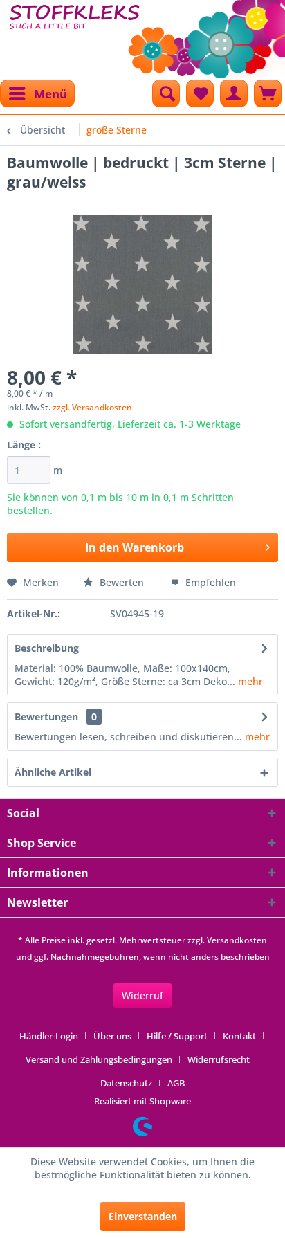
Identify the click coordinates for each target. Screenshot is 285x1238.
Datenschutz (126, 1083)
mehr (249, 681)
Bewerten (122, 582)
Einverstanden (143, 1216)
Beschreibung (47, 648)
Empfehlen (209, 582)
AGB (176, 1083)
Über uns (112, 1036)
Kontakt (239, 1036)
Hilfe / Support (177, 1036)
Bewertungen (46, 716)
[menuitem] (37, 93)
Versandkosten (237, 940)
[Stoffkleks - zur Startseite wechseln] (74, 34)
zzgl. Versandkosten (92, 407)
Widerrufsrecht (218, 1059)
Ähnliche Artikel (53, 772)
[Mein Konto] (234, 93)
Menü (50, 94)
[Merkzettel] (200, 93)
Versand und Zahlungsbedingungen (99, 1059)
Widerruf (142, 995)
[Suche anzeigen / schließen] (166, 93)
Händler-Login (48, 1036)
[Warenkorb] (268, 93)
